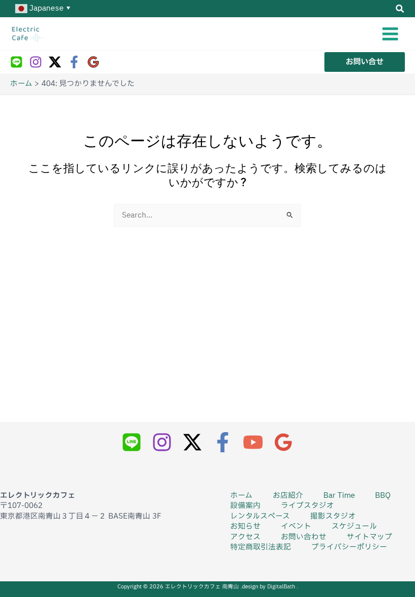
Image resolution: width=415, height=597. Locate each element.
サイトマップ (369, 537)
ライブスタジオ (307, 506)
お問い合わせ (303, 537)
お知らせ (245, 527)
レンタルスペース (260, 516)
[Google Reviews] (93, 62)
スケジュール (354, 527)
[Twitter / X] (55, 62)
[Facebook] (74, 62)
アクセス (245, 537)
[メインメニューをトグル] (390, 34)
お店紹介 (288, 496)
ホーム (241, 496)
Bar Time (339, 496)
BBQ (383, 496)
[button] (400, 10)
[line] (16, 62)
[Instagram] (35, 62)
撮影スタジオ (333, 516)
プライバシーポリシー (349, 547)
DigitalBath (282, 587)
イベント (296, 527)
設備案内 (245, 506)
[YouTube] (253, 442)
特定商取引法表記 (260, 547)
